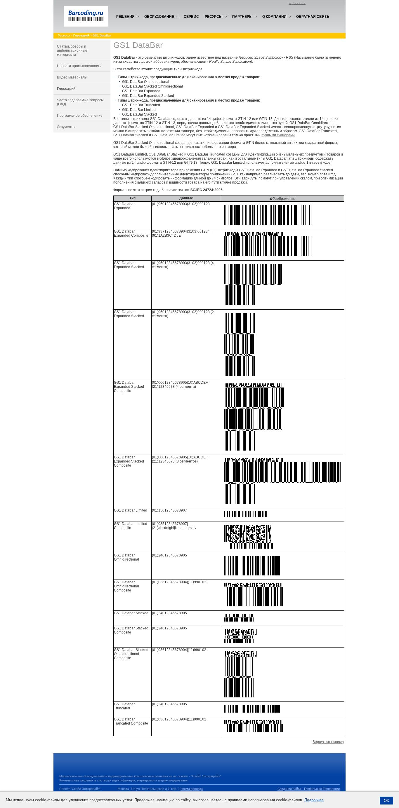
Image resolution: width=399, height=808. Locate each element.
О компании (274, 17)
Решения (125, 17)
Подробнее (314, 800)
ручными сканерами (278, 135)
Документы (66, 127)
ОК (386, 800)
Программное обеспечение (80, 116)
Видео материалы (72, 77)
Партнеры (242, 17)
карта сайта (297, 3)
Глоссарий (66, 89)
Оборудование (159, 17)
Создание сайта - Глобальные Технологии (308, 788)
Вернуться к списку (328, 742)
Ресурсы (214, 17)
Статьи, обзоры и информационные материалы (72, 50)
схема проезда (192, 788)
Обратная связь (312, 17)
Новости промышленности (79, 66)
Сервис (191, 17)
